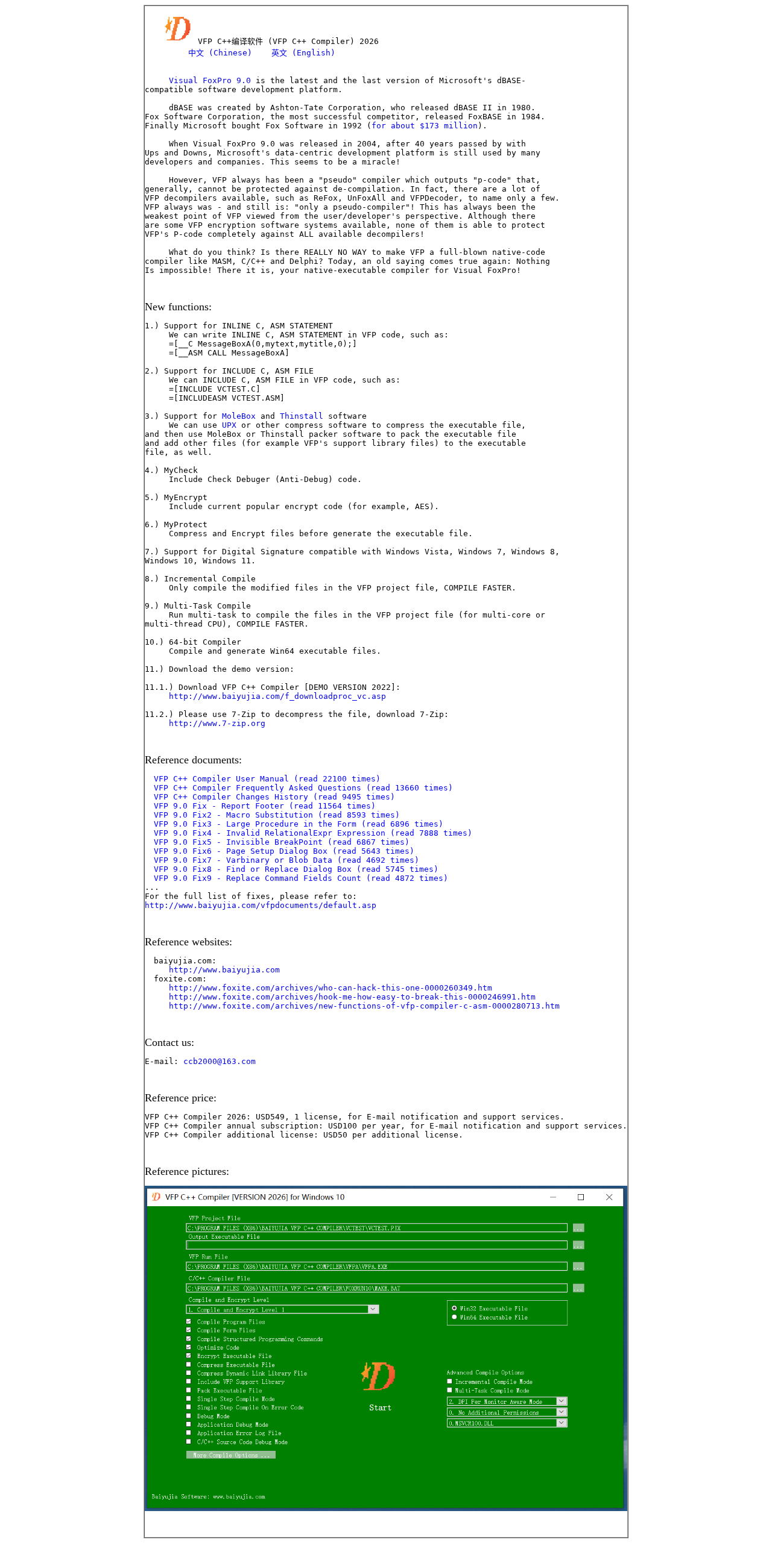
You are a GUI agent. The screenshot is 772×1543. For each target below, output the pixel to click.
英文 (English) (303, 52)
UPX (229, 425)
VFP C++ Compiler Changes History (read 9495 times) (274, 796)
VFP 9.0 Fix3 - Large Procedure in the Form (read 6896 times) (298, 823)
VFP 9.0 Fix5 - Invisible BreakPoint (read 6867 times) (282, 842)
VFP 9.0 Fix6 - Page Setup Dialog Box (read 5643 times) (284, 851)
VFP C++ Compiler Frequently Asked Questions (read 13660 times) (303, 787)
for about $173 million (425, 125)
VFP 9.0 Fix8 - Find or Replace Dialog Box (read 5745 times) (296, 869)
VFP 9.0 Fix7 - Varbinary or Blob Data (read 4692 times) (286, 860)
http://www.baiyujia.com (224, 969)
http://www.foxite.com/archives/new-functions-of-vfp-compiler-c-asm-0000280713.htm (364, 1005)
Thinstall (301, 416)
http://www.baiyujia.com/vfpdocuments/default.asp (260, 905)
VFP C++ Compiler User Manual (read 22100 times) (267, 778)
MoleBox (239, 416)
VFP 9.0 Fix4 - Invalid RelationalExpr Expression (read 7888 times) (313, 832)
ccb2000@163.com (219, 1061)
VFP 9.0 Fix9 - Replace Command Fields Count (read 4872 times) (301, 878)
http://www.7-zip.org (217, 723)
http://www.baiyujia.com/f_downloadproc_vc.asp (277, 696)
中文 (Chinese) (220, 52)
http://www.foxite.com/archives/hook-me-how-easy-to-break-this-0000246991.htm (352, 996)
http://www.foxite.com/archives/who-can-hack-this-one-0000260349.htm (330, 987)
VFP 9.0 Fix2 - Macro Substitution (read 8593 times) (277, 814)
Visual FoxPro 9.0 (210, 80)
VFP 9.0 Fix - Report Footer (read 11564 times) (265, 805)
